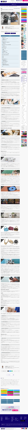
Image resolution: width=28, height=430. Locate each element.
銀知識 (5, 379)
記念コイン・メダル (15, 393)
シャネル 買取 (22, 113)
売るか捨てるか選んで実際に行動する (6, 64)
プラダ (15, 383)
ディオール (10, 424)
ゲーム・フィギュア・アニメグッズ (5, 50)
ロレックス (13, 382)
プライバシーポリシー (25, 418)
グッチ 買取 (22, 116)
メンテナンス (16, 379)
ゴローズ (11, 380)
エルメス (15, 382)
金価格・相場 (10, 383)
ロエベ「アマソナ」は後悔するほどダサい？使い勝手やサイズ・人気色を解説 (25, 47)
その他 (1, 8)
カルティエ (5, 383)
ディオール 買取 (22, 115)
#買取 (1, 10)
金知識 (6, 379)
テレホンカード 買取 (16, 420)
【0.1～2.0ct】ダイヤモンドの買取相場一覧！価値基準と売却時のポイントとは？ (25, 36)
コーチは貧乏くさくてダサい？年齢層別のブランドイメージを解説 (25, 48)
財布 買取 (12, 420)
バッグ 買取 (23, 88)
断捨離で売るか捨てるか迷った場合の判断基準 (6, 44)
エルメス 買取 (22, 112)
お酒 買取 (23, 92)
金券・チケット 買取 (23, 98)
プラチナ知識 (2, 379)
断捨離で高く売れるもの (4, 47)
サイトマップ (2, 420)
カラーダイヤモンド (14, 379)
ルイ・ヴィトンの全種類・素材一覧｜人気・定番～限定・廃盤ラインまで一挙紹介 (25, 43)
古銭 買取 (23, 99)
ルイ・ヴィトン (2, 383)
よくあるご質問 (23, 128)
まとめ (2, 66)
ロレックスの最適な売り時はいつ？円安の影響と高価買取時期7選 (25, 29)
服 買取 (23, 95)
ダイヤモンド (17, 382)
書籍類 (3, 49)
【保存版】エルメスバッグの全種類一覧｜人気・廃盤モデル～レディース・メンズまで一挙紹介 (25, 33)
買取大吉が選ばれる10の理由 (7, 418)
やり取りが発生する (4, 43)
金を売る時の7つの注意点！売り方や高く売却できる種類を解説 (25, 25)
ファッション (18, 379)
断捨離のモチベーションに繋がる (5, 38)
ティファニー (17, 383)
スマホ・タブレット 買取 (24, 102)
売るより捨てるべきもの (4, 46)
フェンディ (6, 382)
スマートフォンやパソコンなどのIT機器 (6, 53)
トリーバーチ (2, 380)
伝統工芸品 (11, 379)
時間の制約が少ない (4, 60)
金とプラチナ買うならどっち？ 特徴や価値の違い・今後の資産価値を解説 (25, 27)
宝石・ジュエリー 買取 (24, 91)
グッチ (12, 383)
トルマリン (4, 380)
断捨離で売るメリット (4, 37)
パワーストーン (8, 380)
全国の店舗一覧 (23, 84)
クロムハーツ (8, 382)
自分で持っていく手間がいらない (5, 61)
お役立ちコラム (23, 129)
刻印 (9, 379)
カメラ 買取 (16, 419)
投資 (7, 383)
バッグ (14, 390)
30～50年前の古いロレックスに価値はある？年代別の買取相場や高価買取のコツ (25, 31)
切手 (1, 393)
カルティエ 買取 (22, 117)
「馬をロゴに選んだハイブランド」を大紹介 (25, 34)
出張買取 (3, 57)
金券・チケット (9, 393)
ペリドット (5, 380)
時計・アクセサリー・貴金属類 (5, 52)
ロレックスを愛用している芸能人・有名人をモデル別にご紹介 (25, 41)
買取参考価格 (23, 127)
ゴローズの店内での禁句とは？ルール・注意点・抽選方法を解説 (25, 45)
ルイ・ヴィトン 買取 (22, 114)
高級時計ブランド (11, 382)
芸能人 (13, 380)
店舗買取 (24, 77)
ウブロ (1, 382)
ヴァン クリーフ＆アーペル (8, 425)
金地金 (8, 383)
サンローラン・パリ (4, 382)
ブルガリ (21, 424)
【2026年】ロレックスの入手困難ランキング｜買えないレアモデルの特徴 (25, 40)
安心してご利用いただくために (7, 419)
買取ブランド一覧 (23, 123)
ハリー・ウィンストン (16, 380)
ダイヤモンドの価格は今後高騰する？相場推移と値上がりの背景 (25, 38)
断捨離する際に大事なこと (4, 62)
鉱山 (8, 379)
